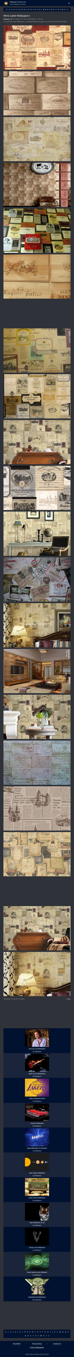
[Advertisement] (37, 313)
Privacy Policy (37, 1343)
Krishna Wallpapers (37, 1347)
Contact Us (57, 1343)
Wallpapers (6, 19)
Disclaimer (17, 1343)
